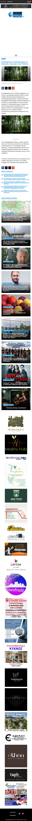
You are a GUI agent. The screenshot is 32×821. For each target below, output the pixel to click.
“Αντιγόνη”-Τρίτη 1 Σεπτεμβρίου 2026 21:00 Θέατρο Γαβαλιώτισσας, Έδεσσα (15, 383)
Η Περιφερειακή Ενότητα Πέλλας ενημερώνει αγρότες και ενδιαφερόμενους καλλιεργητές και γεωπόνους (16, 191)
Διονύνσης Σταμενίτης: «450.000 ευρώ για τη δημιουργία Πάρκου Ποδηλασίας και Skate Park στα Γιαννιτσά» (17, 182)
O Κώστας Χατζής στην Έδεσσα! (16, 408)
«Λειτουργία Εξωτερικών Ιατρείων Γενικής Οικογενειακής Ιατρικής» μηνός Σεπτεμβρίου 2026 (16, 179)
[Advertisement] (16, 37)
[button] (16, 55)
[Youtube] (30, 2)
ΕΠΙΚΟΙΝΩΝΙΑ (10, 1)
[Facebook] (28, 2)
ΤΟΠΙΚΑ (3, 58)
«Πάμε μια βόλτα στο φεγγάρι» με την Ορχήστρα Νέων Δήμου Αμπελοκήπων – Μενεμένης (15, 359)
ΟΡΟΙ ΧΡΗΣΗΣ (3, 1)
